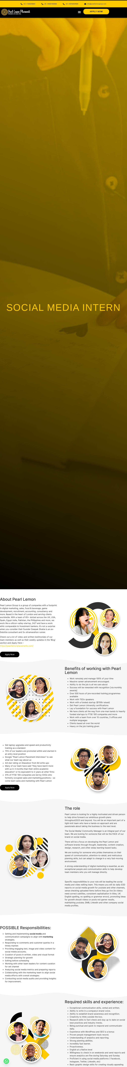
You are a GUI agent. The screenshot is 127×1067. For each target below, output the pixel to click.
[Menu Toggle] (79, 12)
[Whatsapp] (6, 1061)
